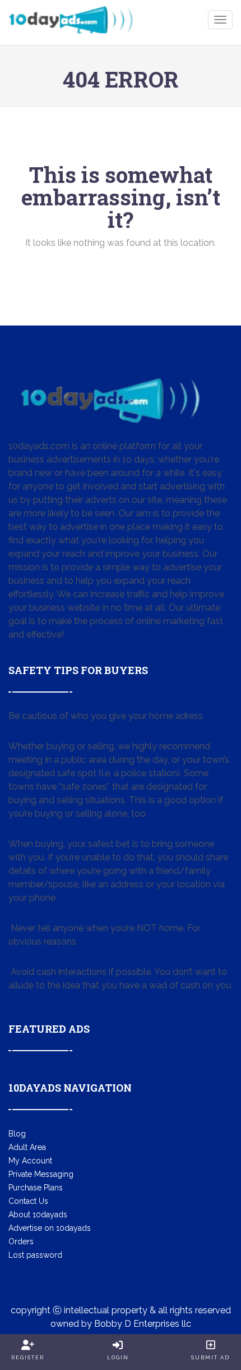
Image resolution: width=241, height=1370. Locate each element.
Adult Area (27, 1147)
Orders (21, 1241)
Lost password (35, 1254)
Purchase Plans (35, 1187)
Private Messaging (40, 1174)
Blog (17, 1133)
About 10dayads (37, 1214)
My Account (30, 1160)
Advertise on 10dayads (49, 1228)
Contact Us (28, 1201)
